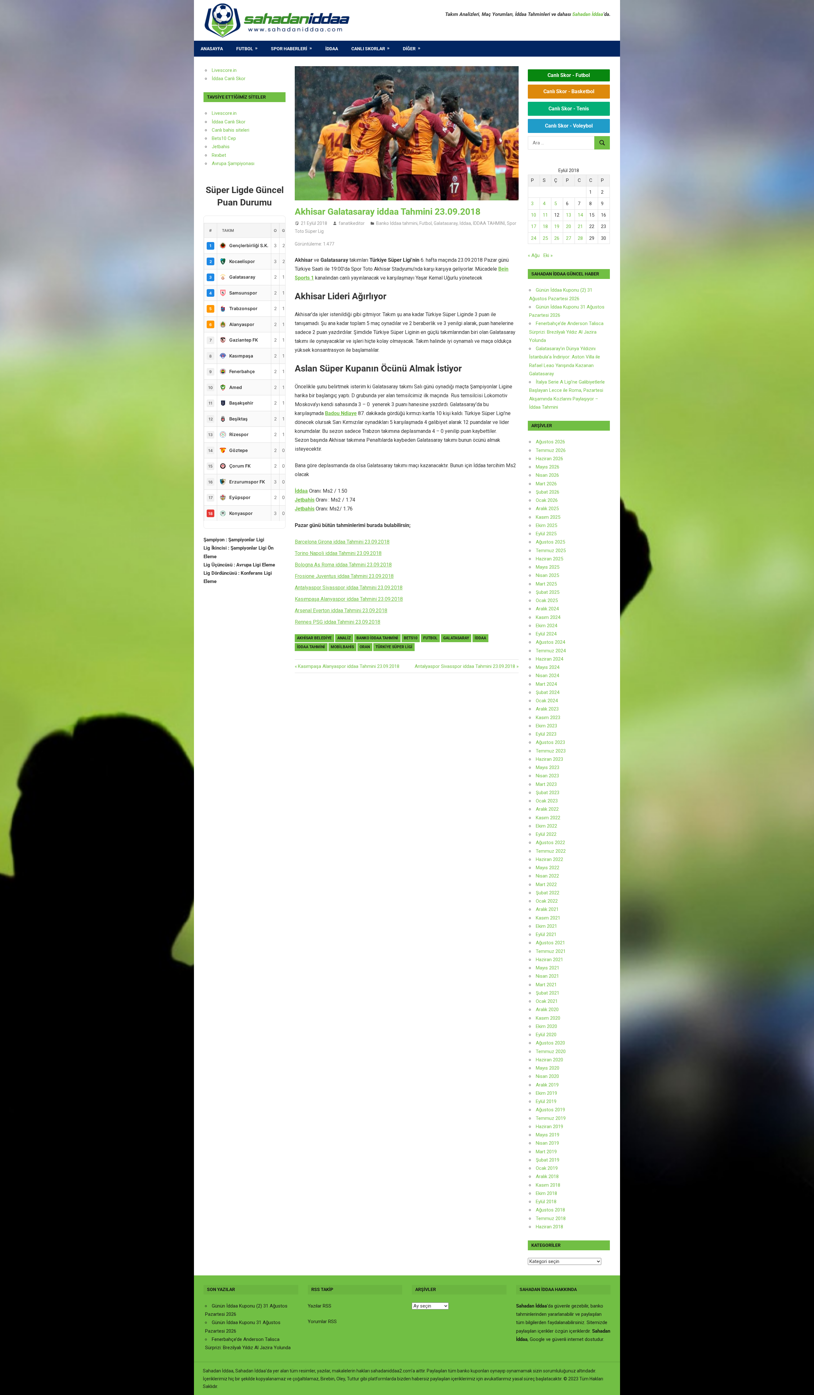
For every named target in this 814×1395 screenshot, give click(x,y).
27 (568, 238)
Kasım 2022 (548, 818)
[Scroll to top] (803, 1384)
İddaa (331, 48)
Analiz (344, 638)
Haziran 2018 (549, 1227)
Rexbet (219, 155)
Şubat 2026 (547, 492)
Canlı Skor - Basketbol (568, 91)
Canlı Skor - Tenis (568, 109)
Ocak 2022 (547, 901)
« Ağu (534, 255)
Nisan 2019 (547, 1143)
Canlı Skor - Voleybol (569, 126)
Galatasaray (446, 223)
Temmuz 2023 (551, 751)
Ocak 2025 (547, 600)
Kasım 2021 (548, 918)
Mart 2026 (546, 484)
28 (580, 238)
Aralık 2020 (547, 1009)
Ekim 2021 (546, 926)
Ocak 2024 (547, 701)
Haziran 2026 (549, 459)
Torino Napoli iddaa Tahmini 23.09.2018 (338, 553)
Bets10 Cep (224, 138)
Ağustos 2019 (550, 1110)
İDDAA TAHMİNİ (489, 223)
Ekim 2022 (546, 826)
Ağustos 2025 (550, 542)
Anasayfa (212, 48)
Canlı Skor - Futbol (569, 75)
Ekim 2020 (546, 1026)
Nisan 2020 (547, 1076)
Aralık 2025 (547, 508)
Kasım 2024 (548, 617)
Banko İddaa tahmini (396, 223)
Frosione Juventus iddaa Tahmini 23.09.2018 (344, 576)
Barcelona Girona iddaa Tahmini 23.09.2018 (342, 542)
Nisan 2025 (547, 575)
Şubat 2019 (547, 1160)
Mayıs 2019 (547, 1135)
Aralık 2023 (547, 709)
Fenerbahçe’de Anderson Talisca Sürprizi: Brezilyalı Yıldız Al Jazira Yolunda (566, 332)
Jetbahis (304, 500)
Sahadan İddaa (587, 14)
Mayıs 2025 (547, 567)
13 (568, 215)
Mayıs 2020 (547, 1068)
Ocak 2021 (547, 1001)
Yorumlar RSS (322, 1321)
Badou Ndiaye (341, 413)
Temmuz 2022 (551, 851)
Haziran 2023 (549, 759)
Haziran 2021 (549, 959)
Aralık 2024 (547, 609)
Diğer (409, 48)
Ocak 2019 (547, 1168)
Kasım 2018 (548, 1185)
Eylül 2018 (546, 1201)
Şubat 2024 (547, 692)
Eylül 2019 (546, 1101)
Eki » (548, 255)
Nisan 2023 (547, 776)
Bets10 (410, 638)
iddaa (480, 638)
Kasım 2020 (548, 1018)
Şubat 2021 (547, 993)
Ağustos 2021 (550, 943)
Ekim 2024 (546, 625)
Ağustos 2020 (550, 1043)
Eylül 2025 (546, 534)
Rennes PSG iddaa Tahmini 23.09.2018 (337, 622)
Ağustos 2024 (550, 642)
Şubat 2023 (547, 792)
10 (533, 215)
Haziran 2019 (549, 1126)
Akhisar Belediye (314, 638)
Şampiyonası (240, 163)
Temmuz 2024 (551, 651)
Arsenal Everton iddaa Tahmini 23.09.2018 (341, 610)
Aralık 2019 (547, 1085)
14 (580, 215)
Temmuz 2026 (551, 450)
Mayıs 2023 (547, 767)
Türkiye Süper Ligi (394, 647)
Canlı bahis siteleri (230, 130)
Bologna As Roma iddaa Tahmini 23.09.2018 (343, 565)
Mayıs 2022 (547, 868)
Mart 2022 (546, 884)
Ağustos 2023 (550, 742)
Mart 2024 (546, 684)
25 (545, 238)
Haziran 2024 (549, 659)
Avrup (218, 163)
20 (568, 226)
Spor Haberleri (289, 48)
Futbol (244, 48)
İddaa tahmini (311, 647)
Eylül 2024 (546, 634)
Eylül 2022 (546, 834)
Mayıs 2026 (547, 467)
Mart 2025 (546, 584)
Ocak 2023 (547, 801)
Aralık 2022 (547, 809)
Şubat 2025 (547, 592)
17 (533, 226)
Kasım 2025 (548, 517)
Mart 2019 (546, 1152)
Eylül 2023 (546, 734)
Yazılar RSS (319, 1306)
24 (533, 238)
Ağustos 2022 (550, 842)
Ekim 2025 (546, 525)
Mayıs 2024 (547, 667)
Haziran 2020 (549, 1060)
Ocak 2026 (547, 500)
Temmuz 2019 (551, 1118)
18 (545, 226)
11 (545, 215)
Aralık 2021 (547, 909)
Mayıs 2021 (547, 968)
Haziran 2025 (549, 559)
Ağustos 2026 (550, 442)
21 (580, 226)
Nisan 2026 (547, 475)
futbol (430, 638)
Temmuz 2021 (551, 951)
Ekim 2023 (546, 726)
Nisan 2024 (547, 675)
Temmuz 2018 (551, 1218)
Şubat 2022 (547, 893)
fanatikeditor (352, 223)
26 (556, 238)
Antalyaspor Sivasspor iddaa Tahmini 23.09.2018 (349, 588)
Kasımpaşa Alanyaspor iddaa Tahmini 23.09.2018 (349, 599)
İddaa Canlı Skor (228, 78)
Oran (365, 647)
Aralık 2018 (547, 1176)
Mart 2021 (546, 985)
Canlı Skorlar (368, 48)
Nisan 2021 (547, 976)
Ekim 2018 (546, 1193)
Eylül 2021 (546, 934)
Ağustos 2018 (550, 1210)
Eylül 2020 (546, 1035)
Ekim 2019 (546, 1093)
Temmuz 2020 (551, 1051)
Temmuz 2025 (551, 550)
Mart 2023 (546, 784)
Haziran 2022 (549, 859)
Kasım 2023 (548, 717)
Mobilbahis (342, 647)
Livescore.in (224, 70)
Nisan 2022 (547, 876)
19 (556, 226)
